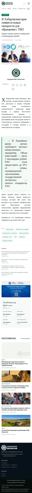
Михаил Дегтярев (24, 233)
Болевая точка (22, 8)
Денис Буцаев (9, 229)
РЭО (15, 237)
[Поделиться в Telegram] (13, 85)
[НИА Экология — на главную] (7, 3)
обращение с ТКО (7, 237)
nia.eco (7, 487)
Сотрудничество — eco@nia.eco (9, 467)
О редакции (4, 462)
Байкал (9, 8)
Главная (3, 473)
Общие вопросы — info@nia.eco (9, 464)
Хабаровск (22, 237)
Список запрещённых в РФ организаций (16, 482)
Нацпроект (5, 14)
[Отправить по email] (25, 85)
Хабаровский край (7, 240)
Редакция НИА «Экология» (16, 79)
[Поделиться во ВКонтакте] (17, 85)
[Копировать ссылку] (13, 89)
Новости (3, 475)
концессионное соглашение (10, 233)
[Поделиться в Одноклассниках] (21, 85)
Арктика (15, 8)
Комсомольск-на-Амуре (22, 229)
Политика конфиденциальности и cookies (16, 480)
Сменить (10, 305)
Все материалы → (25, 338)
